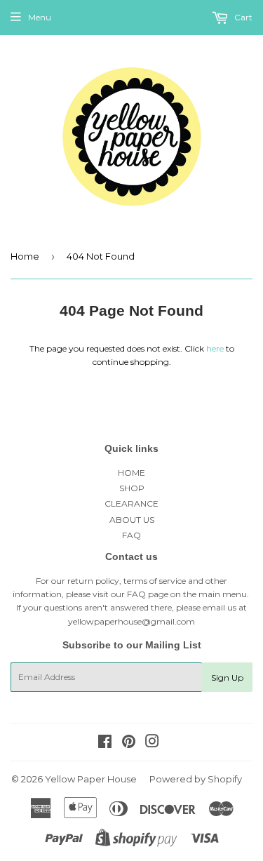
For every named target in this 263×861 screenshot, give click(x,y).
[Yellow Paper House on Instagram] (152, 743)
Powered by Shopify (195, 779)
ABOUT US (131, 519)
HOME (131, 472)
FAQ (131, 535)
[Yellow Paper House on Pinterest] (128, 743)
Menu (39, 17)
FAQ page (147, 594)
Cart (242, 17)
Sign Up (227, 677)
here (215, 348)
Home (25, 256)
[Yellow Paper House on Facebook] (104, 743)
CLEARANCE (131, 503)
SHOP (131, 488)
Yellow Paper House (91, 779)
